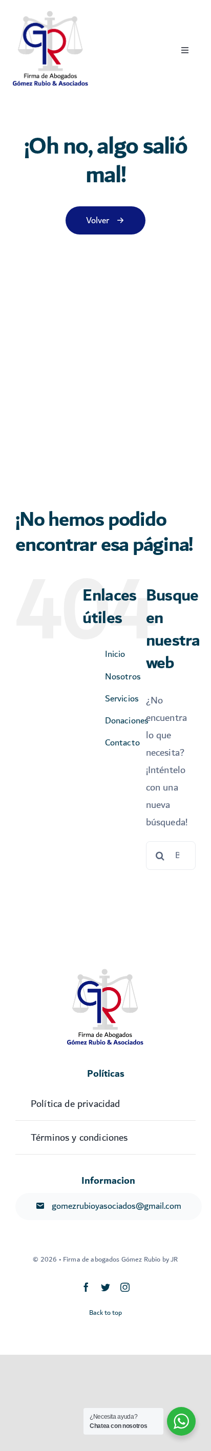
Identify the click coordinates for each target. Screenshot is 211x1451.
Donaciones (127, 720)
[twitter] (105, 1287)
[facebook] (86, 1287)
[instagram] (125, 1287)
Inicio (115, 654)
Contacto (122, 742)
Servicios (122, 698)
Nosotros (123, 676)
